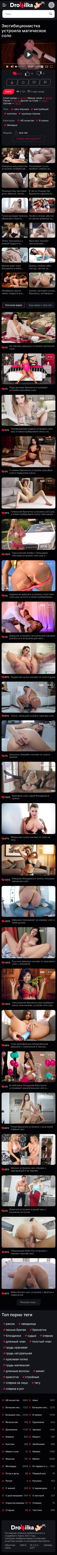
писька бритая (16, 1329)
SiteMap (48, 1545)
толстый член (41, 1341)
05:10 (49, 98)
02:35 (24, 98)
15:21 (44, 100)
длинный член (15, 1341)
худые (32, 1335)
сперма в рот (15, 1388)
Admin (8, 91)
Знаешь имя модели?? (28, 138)
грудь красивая (16, 1347)
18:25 (18, 103)
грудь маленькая (17, 1365)
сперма (48, 1335)
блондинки (13, 1335)
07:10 (17, 100)
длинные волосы (17, 1371)
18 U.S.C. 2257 (34, 1546)
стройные (32, 1377)
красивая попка (17, 1359)
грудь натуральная (19, 1353)
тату (37, 1382)
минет (40, 1371)
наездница (28, 1323)
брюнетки (39, 1329)
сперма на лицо (17, 1382)
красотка (12, 1377)
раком (10, 1323)
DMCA (23, 1545)
